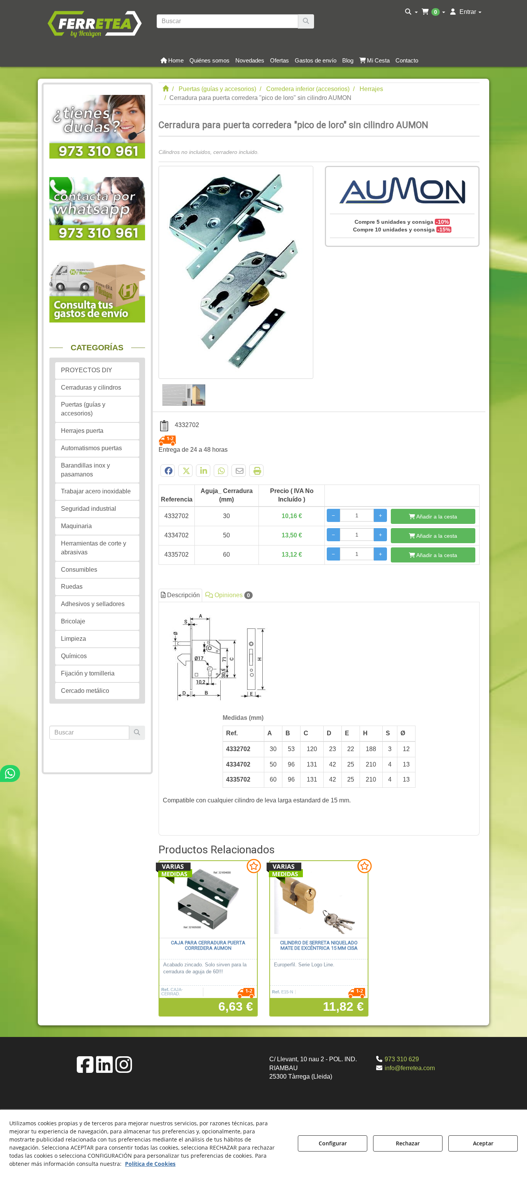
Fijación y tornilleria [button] (88, 673)
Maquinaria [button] (76, 526)
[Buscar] (306, 21)
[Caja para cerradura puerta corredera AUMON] (208, 899)
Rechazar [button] (408, 1143)
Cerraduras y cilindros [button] (91, 387)
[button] (94, 23)
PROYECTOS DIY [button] (86, 370)
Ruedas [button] (72, 586)
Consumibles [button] (79, 569)
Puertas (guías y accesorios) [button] (83, 409)
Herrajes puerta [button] (82, 430)
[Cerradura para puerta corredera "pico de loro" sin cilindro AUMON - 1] (184, 392)
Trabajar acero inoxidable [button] (96, 491)
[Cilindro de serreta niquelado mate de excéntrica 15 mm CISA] (319, 899)
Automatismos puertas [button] (91, 448)
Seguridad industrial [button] (88, 508)
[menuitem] (411, 12)
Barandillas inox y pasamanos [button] (85, 470)
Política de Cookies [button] (150, 1163)
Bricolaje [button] (73, 621)
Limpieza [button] (73, 638)
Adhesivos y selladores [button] (93, 604)
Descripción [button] (183, 595)
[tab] (319, 716)
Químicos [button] (74, 656)
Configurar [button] (333, 1143)
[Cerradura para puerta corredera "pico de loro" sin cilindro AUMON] (235, 272)
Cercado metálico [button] (85, 690)
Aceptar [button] (483, 1143)
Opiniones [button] (231, 595)
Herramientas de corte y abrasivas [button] (93, 548)
